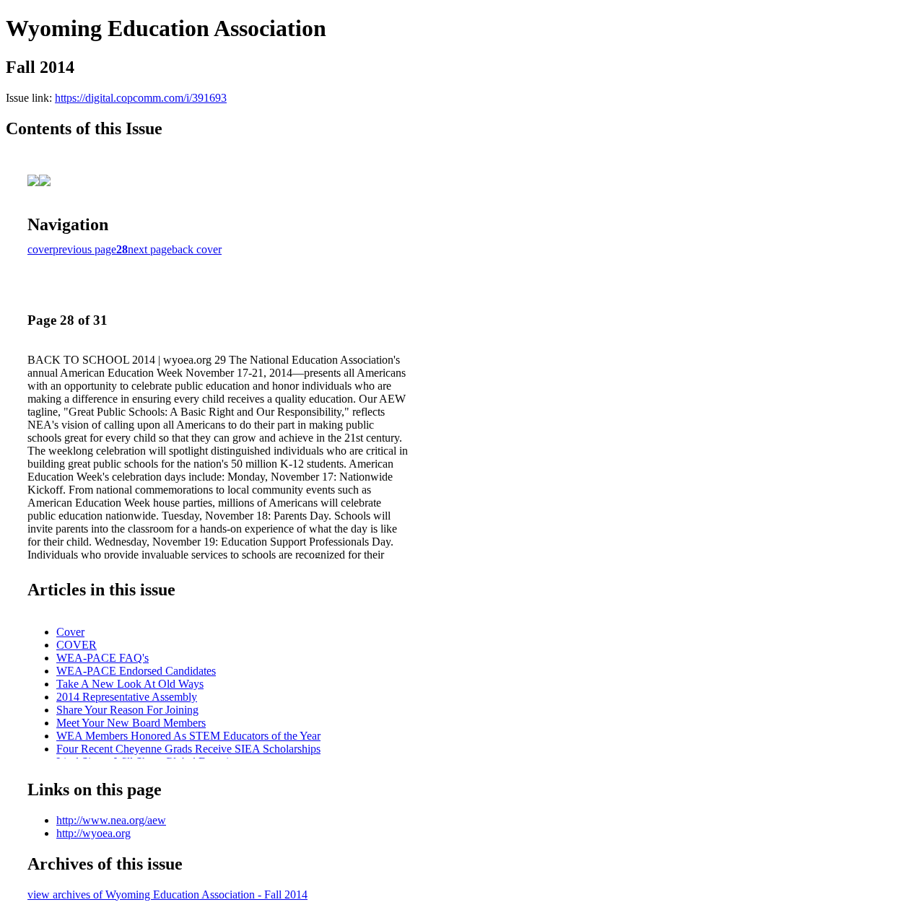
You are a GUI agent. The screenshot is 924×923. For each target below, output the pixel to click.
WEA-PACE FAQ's (102, 658)
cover (40, 249)
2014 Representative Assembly (126, 697)
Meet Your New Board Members (131, 723)
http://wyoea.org (93, 833)
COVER (76, 645)
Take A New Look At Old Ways (130, 684)
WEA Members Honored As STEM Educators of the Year (188, 736)
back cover (197, 249)
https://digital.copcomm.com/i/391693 (141, 98)
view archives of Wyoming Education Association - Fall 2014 (167, 894)
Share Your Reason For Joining (127, 710)
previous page (84, 249)
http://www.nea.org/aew (111, 820)
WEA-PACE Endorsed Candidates (136, 671)
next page (150, 249)
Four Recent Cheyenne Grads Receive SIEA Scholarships (188, 749)
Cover (70, 632)
